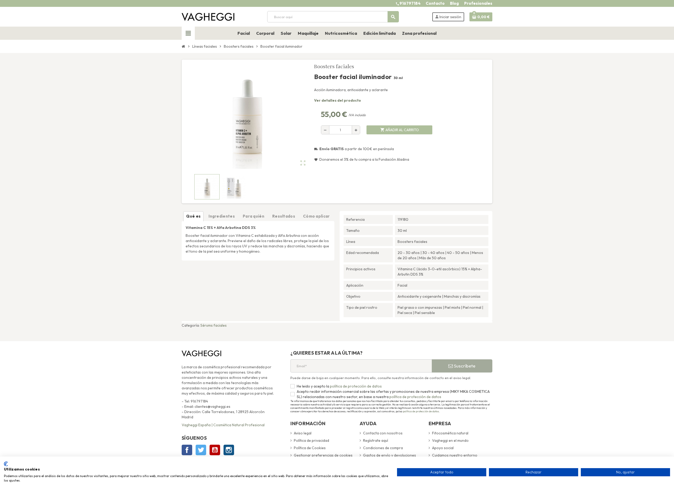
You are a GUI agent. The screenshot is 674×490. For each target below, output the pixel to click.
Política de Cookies (310, 447)
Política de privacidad (311, 440)
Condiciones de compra (383, 447)
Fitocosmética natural (450, 433)
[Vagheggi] (208, 16)
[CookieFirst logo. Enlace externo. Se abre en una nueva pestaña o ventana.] (6, 464)
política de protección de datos (355, 386)
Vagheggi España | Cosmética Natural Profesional (223, 425)
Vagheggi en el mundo (450, 440)
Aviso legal (302, 433)
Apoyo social (443, 447)
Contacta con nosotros (383, 433)
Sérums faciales (213, 325)
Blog (454, 3)
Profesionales (478, 3)
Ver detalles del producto (337, 100)
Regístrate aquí (375, 440)
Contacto (435, 3)
